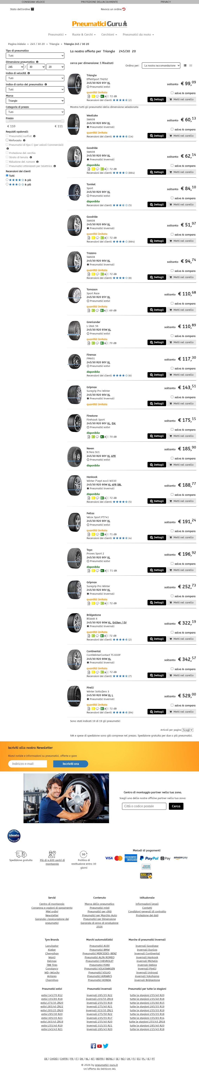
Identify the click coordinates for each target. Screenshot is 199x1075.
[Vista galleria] (190, 65)
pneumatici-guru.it (106, 1065)
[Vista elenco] (185, 65)
